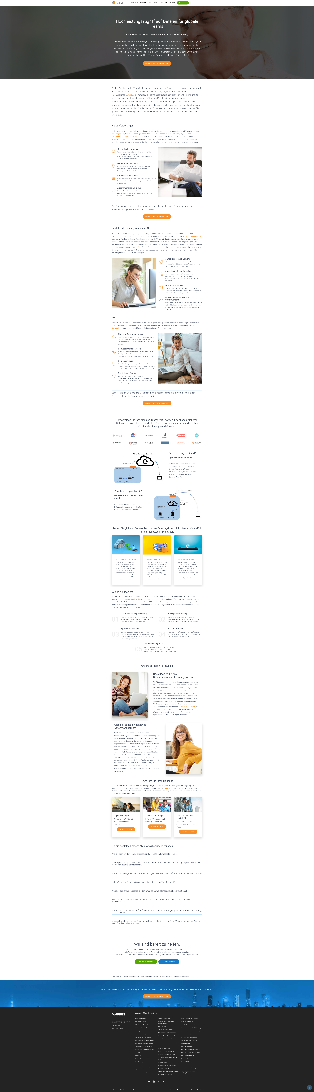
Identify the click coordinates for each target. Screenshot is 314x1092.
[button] (157, 854)
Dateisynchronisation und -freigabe (144, 1043)
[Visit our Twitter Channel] (149, 1081)
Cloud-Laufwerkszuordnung (126, 559)
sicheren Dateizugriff (131, 599)
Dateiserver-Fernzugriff (141, 1028)
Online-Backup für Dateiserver (165, 1074)
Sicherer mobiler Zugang (187, 559)
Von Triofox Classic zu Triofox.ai (189, 1040)
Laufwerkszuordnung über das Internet (145, 1034)
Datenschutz (117, 328)
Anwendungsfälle (152, 2)
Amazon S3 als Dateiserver (142, 1058)
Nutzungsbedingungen (183, 1089)
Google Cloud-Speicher (164, 1018)
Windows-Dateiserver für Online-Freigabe (191, 1031)
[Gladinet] (117, 3)
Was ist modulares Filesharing (188, 1068)
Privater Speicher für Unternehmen (143, 1046)
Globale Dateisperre (154, 559)
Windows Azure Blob (140, 1065)
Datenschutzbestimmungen (169, 1089)
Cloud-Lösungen (188, 707)
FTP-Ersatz (137, 1052)
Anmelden (163, 2)
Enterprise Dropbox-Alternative (188, 1024)
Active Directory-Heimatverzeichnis (167, 1065)
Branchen (142, 2)
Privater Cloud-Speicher (164, 1048)
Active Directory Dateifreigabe (142, 1024)
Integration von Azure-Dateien (142, 1073)
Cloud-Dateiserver (185, 1043)
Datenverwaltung (149, 736)
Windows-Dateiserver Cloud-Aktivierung (191, 1028)
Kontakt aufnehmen (146, 961)
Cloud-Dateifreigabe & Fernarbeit (166, 1051)
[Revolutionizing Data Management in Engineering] (130, 695)
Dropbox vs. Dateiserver (187, 1021)
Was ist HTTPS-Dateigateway (188, 1061)
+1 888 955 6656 (169, 961)
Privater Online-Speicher (164, 1045)
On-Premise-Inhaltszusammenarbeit (167, 1042)
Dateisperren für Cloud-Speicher (143, 1037)
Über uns (193, 1089)
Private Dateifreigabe (140, 1018)
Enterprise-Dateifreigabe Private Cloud (167, 1035)
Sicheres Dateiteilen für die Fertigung (144, 1049)
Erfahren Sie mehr (125, 829)
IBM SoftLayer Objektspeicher (165, 1029)
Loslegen (182, 2)
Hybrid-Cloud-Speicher (163, 1068)
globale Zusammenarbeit (192, 236)
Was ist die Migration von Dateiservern (190, 1052)
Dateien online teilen (163, 1062)
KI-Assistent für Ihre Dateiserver (189, 1037)
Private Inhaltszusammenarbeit (166, 1039)
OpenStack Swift (162, 1026)
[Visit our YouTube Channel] (154, 1081)
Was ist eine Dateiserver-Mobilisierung (190, 1049)
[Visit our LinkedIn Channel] (164, 1081)
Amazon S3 (138, 1055)
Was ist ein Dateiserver (186, 1046)
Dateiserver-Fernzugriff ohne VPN (166, 1054)
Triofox (137, 91)
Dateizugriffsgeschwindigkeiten (124, 137)
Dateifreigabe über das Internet (143, 1031)
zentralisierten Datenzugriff (186, 696)
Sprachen (171, 2)
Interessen (134, 2)
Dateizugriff (131, 95)
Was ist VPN (184, 1065)
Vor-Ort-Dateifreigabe (140, 1021)
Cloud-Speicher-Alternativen (137, 242)
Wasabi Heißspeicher (140, 1076)
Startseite (199, 1089)
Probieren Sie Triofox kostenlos (157, 63)
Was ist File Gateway (186, 1058)
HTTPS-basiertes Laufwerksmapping (167, 1032)
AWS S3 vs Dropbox (140, 1061)
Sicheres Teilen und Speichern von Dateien (168, 1071)
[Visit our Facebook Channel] (159, 1081)
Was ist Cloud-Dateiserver (187, 1055)
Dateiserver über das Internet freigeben (145, 1040)
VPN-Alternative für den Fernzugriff (190, 1018)
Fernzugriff (135, 247)
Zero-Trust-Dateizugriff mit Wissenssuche (191, 1034)
